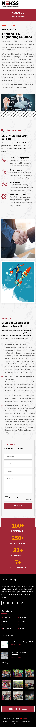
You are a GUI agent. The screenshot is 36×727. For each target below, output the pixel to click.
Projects (6, 621)
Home (13, 17)
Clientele (23, 621)
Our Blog (23, 625)
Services (23, 617)
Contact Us (7, 628)
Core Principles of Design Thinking (22, 642)
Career (5, 721)
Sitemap (23, 628)
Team (5, 625)
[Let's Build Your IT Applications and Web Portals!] (10, 4)
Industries (14, 721)
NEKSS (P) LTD (27, 718)
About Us (6, 617)
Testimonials (25, 721)
